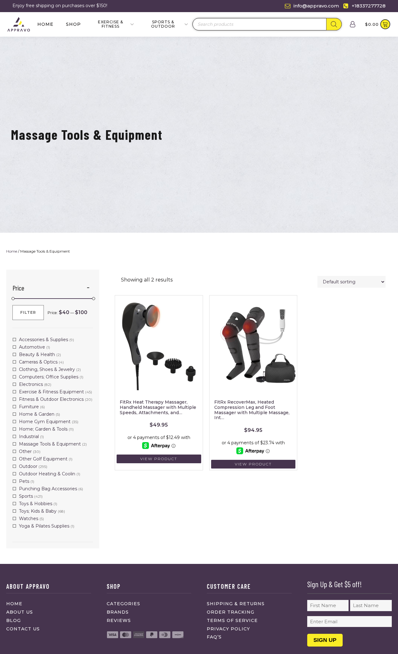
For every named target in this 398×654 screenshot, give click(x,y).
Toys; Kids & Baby (38, 511)
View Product (158, 458)
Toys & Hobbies (35, 503)
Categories (123, 603)
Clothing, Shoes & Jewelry (47, 369)
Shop (73, 24)
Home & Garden (36, 414)
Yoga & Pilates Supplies (44, 526)
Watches (28, 518)
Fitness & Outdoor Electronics (51, 399)
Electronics (31, 384)
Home (45, 24)
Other (25, 451)
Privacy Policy (228, 629)
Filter (28, 312)
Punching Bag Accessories (48, 489)
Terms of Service (232, 620)
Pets (24, 481)
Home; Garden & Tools (43, 429)
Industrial (29, 436)
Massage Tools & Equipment (50, 444)
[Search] (334, 24)
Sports (26, 496)
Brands (118, 612)
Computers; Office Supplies (48, 377)
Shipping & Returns (236, 603)
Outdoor (28, 466)
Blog (13, 620)
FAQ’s (214, 637)
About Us (19, 612)
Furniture (29, 406)
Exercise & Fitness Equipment (51, 392)
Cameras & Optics (38, 362)
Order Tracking (230, 612)
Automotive (32, 347)
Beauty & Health (37, 354)
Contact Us (23, 629)
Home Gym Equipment (45, 421)
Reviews (119, 620)
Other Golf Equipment (43, 459)
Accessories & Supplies (43, 339)
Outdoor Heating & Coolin (47, 474)
